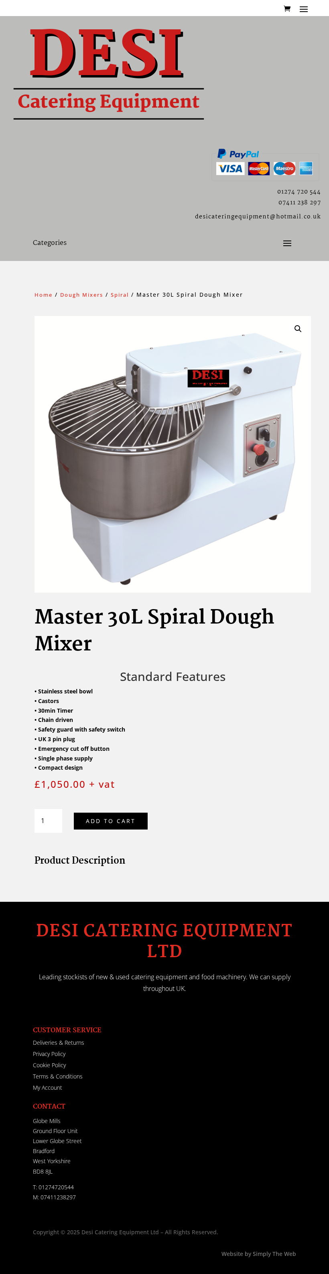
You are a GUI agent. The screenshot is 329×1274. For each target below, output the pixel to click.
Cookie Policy (49, 1065)
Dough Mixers (81, 294)
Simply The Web (273, 1254)
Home (44, 294)
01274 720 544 (299, 192)
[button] (298, 329)
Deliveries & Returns (58, 1042)
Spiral (120, 294)
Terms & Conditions (58, 1076)
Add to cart (111, 821)
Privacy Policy (49, 1054)
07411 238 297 (299, 203)
